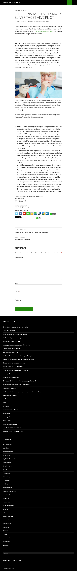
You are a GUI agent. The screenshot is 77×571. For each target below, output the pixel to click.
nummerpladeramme (9, 491)
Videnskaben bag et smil (23, 238)
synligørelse (7, 523)
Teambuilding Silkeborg (10, 395)
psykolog (6, 406)
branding (6, 448)
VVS (4, 399)
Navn (17, 283)
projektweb (6, 495)
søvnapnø (6, 513)
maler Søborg (7, 420)
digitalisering (7, 462)
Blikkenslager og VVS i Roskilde (13, 366)
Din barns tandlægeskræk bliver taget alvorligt (17, 356)
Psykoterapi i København (11, 377)
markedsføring (7, 487)
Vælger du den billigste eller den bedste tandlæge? (31, 231)
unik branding (7, 538)
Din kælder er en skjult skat (11, 348)
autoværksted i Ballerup (10, 410)
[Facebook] (20, 213)
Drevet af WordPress (8, 568)
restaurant (6, 502)
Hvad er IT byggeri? (9, 330)
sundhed (6, 520)
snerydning (6, 413)
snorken (5, 509)
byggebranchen (8, 451)
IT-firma (5, 484)
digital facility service (9, 459)
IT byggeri (6, 480)
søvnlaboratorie (8, 516)
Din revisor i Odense (9, 388)
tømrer (5, 534)
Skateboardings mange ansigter (13, 338)
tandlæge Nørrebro (9, 374)
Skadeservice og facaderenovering (14, 363)
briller (5, 402)
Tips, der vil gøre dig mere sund (13, 431)
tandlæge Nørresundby (10, 417)
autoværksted (7, 444)
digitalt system (7, 466)
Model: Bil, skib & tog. (11, 2)
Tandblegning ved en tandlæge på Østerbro (16, 384)
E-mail (17, 292)
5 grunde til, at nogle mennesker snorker (15, 327)
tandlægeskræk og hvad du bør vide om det (16, 345)
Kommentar (19, 257)
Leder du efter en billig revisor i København (16, 370)
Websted (18, 300)
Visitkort (6, 545)
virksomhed (6, 541)
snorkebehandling (8, 505)
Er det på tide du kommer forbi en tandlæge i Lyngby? (19, 381)
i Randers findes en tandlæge (43, 31)
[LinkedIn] (47, 213)
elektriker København (10, 424)
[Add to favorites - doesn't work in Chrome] (31, 213)
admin (31, 21)
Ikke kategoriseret (21, 10)
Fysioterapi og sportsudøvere (12, 428)
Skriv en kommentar (42, 21)
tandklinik (6, 527)
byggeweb (6, 455)
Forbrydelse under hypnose (11, 341)
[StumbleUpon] (35, 213)
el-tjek (5, 469)
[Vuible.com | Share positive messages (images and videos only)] (28, 213)
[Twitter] (16, 213)
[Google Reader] (43, 213)
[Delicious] (39, 213)
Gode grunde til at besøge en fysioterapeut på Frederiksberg (22, 392)
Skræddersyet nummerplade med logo (15, 334)
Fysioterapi (6, 473)
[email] (24, 213)
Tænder (5, 531)
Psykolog (6, 498)
